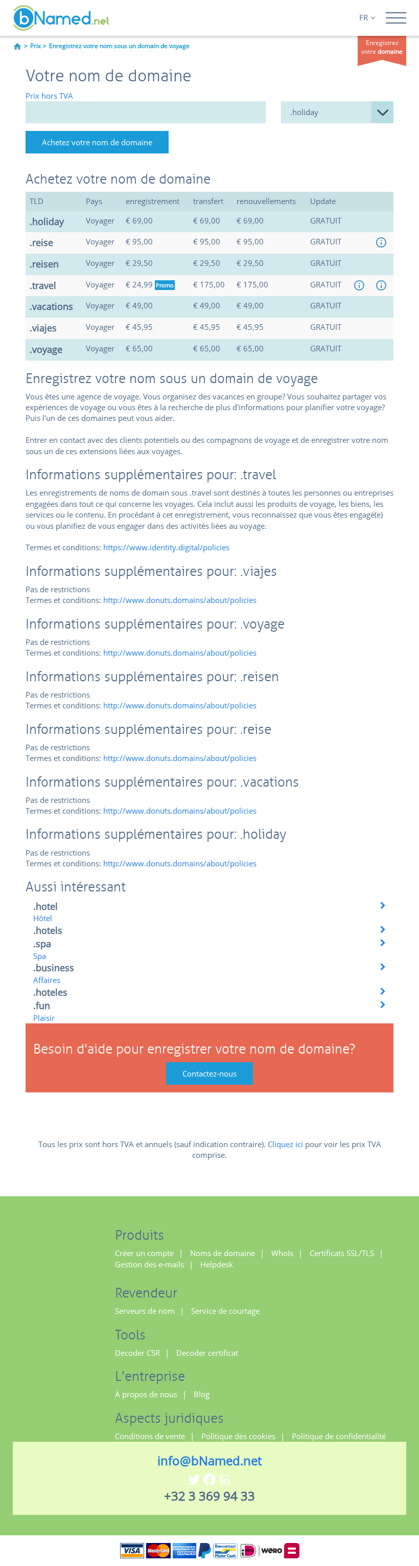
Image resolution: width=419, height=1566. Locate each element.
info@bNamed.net (209, 1460)
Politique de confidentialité (339, 1436)
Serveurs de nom (145, 1311)
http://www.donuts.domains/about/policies (180, 600)
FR (363, 17)
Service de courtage (225, 1311)
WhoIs (282, 1253)
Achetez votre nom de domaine (97, 142)
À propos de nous (146, 1394)
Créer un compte (144, 1253)
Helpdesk (216, 1264)
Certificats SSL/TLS (342, 1253)
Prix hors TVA (49, 96)
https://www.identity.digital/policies (166, 547)
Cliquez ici (285, 1144)
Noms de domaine (222, 1253)
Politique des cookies (238, 1436)
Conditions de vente (150, 1436)
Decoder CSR (137, 1353)
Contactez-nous (209, 1073)
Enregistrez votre (382, 47)
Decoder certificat (207, 1353)
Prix (35, 45)
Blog (202, 1394)
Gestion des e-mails (149, 1264)
